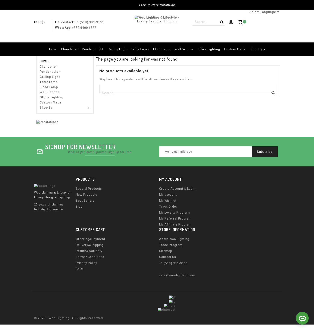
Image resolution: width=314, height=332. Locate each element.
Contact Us (167, 257)
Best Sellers (85, 200)
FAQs (80, 269)
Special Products (89, 188)
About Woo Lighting (174, 239)
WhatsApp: (63, 27)
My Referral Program (175, 218)
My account (168, 194)
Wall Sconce (184, 49)
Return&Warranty (89, 251)
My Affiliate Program (175, 224)
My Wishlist (167, 200)
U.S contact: (64, 22)
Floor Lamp (161, 49)
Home (52, 49)
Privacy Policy (86, 263)
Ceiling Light (117, 49)
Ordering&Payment (90, 239)
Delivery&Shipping (90, 245)
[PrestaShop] (47, 122)
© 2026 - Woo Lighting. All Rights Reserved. (69, 318)
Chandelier (69, 49)
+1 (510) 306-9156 (89, 22)
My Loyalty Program (174, 212)
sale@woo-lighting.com (177, 275)
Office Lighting (209, 49)
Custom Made (234, 49)
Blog (79, 206)
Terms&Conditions (90, 257)
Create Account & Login (177, 188)
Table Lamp (140, 49)
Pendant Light (93, 49)
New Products (86, 194)
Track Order (168, 206)
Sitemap (165, 251)
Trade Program (170, 245)
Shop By (256, 49)
